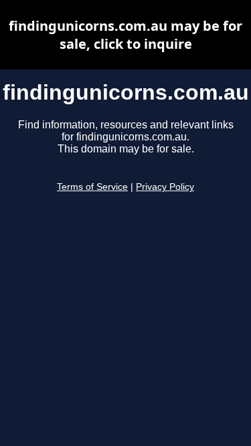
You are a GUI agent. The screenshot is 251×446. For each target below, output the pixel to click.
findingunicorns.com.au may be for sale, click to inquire (125, 35)
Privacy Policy (165, 187)
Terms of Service (92, 187)
